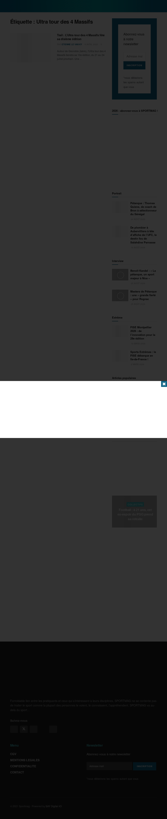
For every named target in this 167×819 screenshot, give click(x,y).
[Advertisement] (83, 409)
